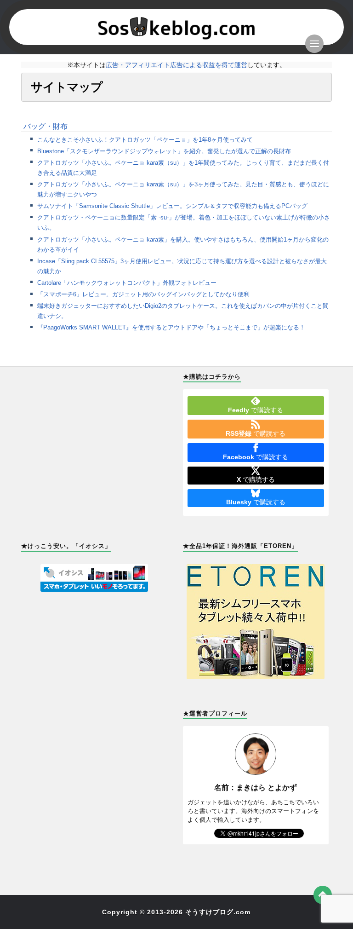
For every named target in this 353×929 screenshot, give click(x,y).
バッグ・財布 (45, 126)
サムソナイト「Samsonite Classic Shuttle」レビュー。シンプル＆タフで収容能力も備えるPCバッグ (172, 205)
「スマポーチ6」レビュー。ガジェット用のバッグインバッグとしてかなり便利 (143, 294)
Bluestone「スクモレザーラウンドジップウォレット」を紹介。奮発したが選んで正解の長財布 (164, 151)
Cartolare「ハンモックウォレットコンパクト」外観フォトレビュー (126, 282)
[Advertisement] (94, 431)
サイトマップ (66, 87)
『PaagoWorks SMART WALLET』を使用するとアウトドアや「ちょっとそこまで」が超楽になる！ (171, 327)
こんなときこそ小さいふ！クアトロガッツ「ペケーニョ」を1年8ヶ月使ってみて (145, 139)
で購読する (255, 410)
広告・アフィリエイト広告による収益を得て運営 (176, 65)
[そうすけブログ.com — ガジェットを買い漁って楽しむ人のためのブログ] (176, 27)
